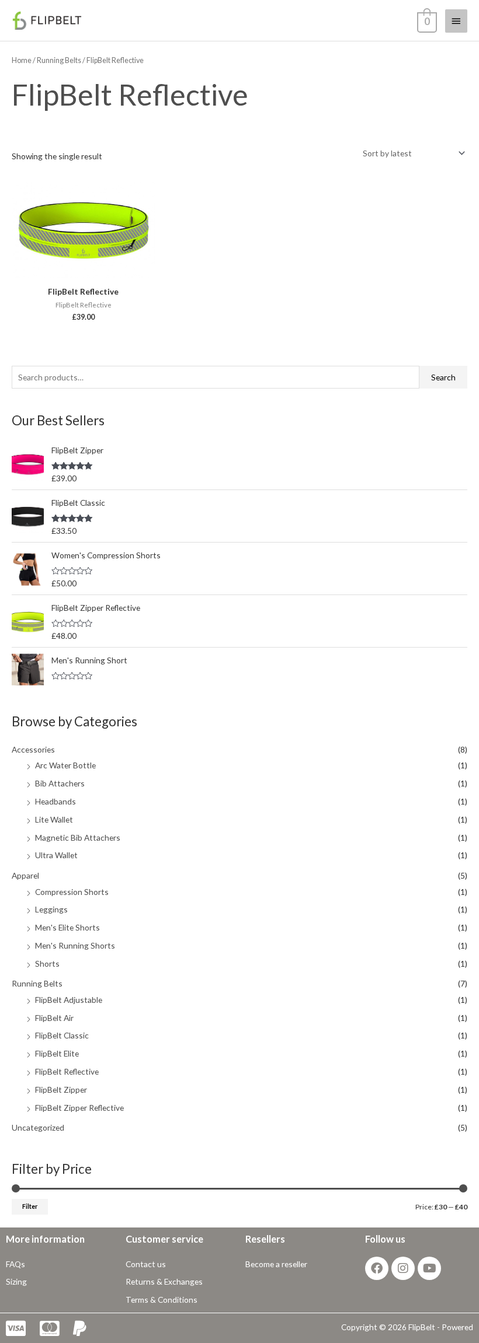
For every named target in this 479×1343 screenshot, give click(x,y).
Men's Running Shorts (75, 945)
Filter (29, 1206)
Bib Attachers (60, 783)
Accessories (33, 749)
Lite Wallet (54, 819)
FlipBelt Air (54, 1018)
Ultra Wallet (56, 855)
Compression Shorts (72, 892)
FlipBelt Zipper (61, 1089)
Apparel (25, 875)
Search (443, 377)
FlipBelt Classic (62, 1035)
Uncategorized (38, 1127)
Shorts (47, 963)
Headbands (55, 801)
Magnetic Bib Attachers (77, 837)
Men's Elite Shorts (67, 927)
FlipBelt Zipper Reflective (79, 1108)
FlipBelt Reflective (67, 1071)
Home (22, 60)
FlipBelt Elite (57, 1053)
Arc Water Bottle (65, 765)
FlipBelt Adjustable (68, 1000)
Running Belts (37, 983)
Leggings (51, 909)
